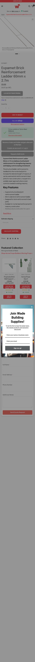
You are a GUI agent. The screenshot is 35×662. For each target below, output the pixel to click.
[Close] (32, 307)
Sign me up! (17, 348)
